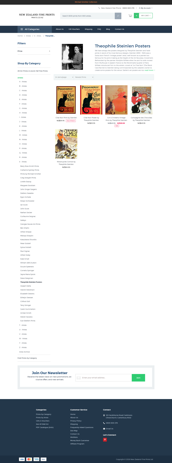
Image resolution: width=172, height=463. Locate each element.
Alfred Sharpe (25, 232)
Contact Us (119, 29)
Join (138, 378)
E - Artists (23, 99)
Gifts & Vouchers (42, 421)
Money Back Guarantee (79, 440)
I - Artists (22, 117)
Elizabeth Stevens (27, 294)
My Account (145, 8)
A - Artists (23, 82)
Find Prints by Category (27, 358)
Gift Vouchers (74, 29)
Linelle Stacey (25, 182)
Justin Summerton (27, 309)
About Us (60, 29)
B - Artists (23, 86)
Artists (20, 78)
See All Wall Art (42, 424)
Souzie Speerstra (27, 267)
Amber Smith (25, 313)
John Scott (24, 209)
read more (149, 70)
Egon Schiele (25, 197)
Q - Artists (23, 153)
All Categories (31, 29)
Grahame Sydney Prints (29, 170)
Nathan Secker (26, 212)
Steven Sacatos (26, 317)
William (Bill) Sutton (28, 263)
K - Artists (23, 126)
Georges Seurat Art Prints (30, 224)
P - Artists (23, 148)
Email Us (109, 429)
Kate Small (24, 259)
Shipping (88, 29)
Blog (108, 29)
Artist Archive (24, 352)
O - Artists (23, 144)
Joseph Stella (25, 286)
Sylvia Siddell (25, 247)
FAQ (99, 29)
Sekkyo (23, 220)
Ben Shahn (24, 228)
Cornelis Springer (27, 270)
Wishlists (74, 437)
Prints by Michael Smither (30, 174)
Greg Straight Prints (28, 178)
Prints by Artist (42, 418)
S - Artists (23, 162)
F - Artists (22, 104)
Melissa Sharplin (26, 236)
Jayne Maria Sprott (27, 274)
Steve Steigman (26, 278)
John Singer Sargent (28, 189)
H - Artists (23, 113)
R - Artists (23, 157)
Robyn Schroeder (27, 201)
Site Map (74, 431)
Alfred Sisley (25, 255)
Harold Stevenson (27, 290)
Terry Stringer (25, 305)
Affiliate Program (77, 444)
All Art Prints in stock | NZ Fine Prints (33, 71)
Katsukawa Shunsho (28, 240)
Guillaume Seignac (28, 216)
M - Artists (23, 135)
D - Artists (23, 95)
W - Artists (23, 338)
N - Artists (23, 139)
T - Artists (22, 325)
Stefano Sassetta (26, 193)
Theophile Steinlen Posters (31, 282)
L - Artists (22, 130)
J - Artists (22, 122)
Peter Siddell (25, 243)
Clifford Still (25, 301)
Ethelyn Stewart (26, 297)
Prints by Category (43, 414)
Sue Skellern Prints (27, 321)
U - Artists (23, 330)
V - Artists (23, 334)
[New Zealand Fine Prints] (38, 15)
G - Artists (23, 108)
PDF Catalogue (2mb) (44, 427)
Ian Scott (23, 205)
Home (72, 414)
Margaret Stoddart (27, 185)
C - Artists (23, 90)
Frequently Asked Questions (81, 427)
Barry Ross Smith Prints (29, 166)
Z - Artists (23, 347)
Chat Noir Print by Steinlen (66, 118)
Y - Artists (23, 343)
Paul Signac (25, 251)
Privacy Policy (75, 421)
